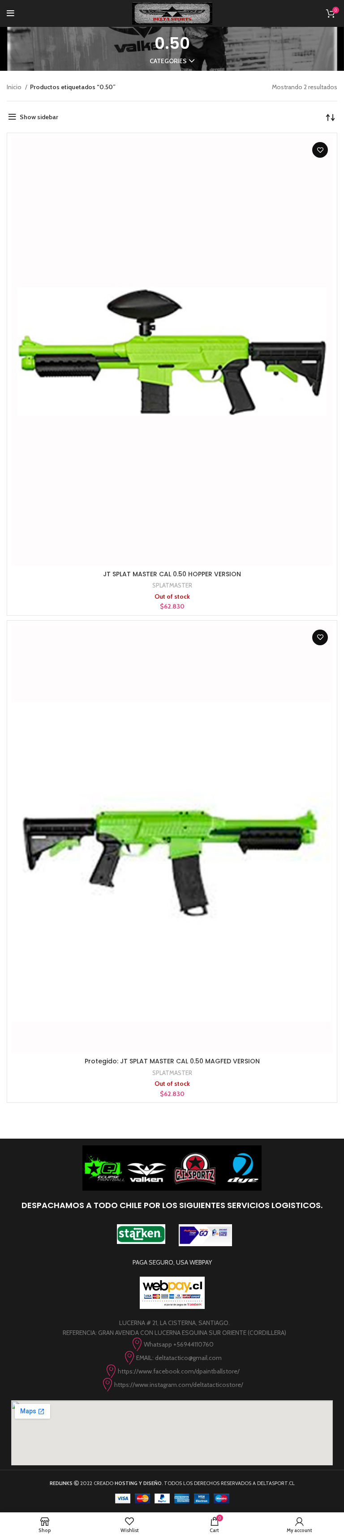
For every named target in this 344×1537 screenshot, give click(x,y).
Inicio (15, 87)
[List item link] (172, 1344)
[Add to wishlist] (320, 150)
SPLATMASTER (172, 585)
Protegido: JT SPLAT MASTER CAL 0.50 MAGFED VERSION (172, 1061)
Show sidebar (39, 117)
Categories (168, 61)
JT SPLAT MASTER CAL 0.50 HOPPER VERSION (172, 574)
